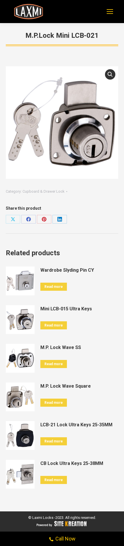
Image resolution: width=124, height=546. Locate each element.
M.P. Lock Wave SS (60, 347)
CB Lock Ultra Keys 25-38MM (71, 463)
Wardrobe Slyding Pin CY (67, 270)
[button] (110, 74)
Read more (53, 287)
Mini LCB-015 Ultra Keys (66, 309)
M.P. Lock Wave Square (65, 386)
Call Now (65, 539)
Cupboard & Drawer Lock (43, 191)
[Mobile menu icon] (110, 11)
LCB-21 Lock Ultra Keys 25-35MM (76, 424)
